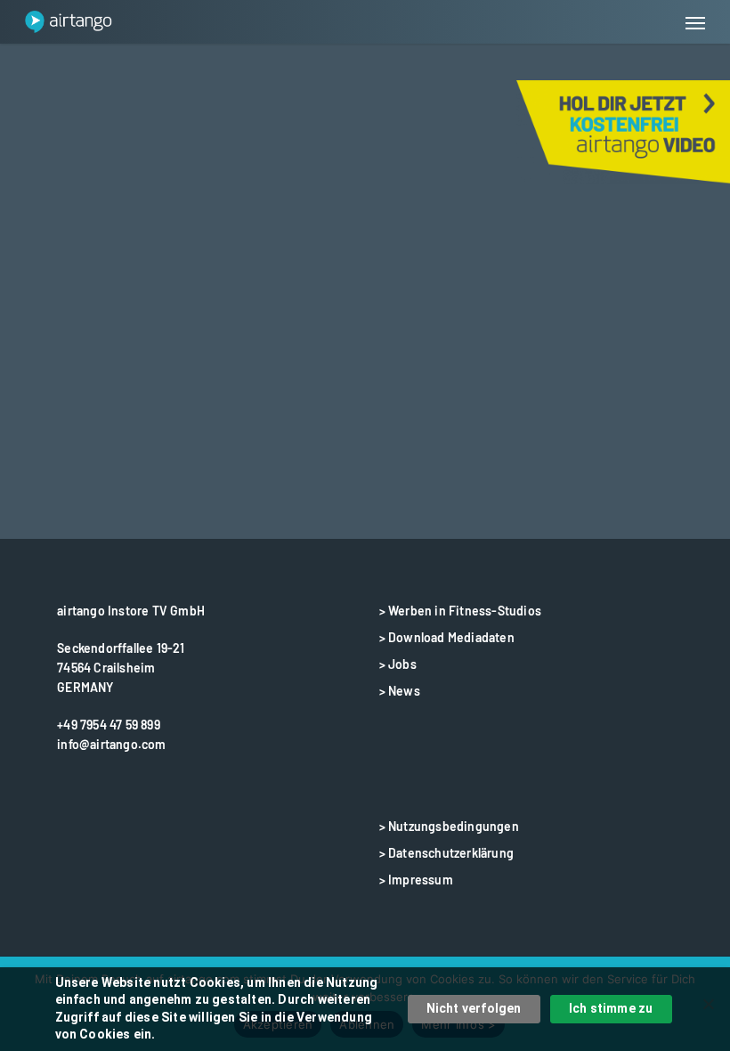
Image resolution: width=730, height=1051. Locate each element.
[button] (695, 22)
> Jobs (398, 664)
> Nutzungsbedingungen (449, 826)
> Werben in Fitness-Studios (460, 610)
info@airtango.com (111, 744)
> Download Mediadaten (447, 637)
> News (399, 690)
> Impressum (416, 879)
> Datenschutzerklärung (446, 852)
